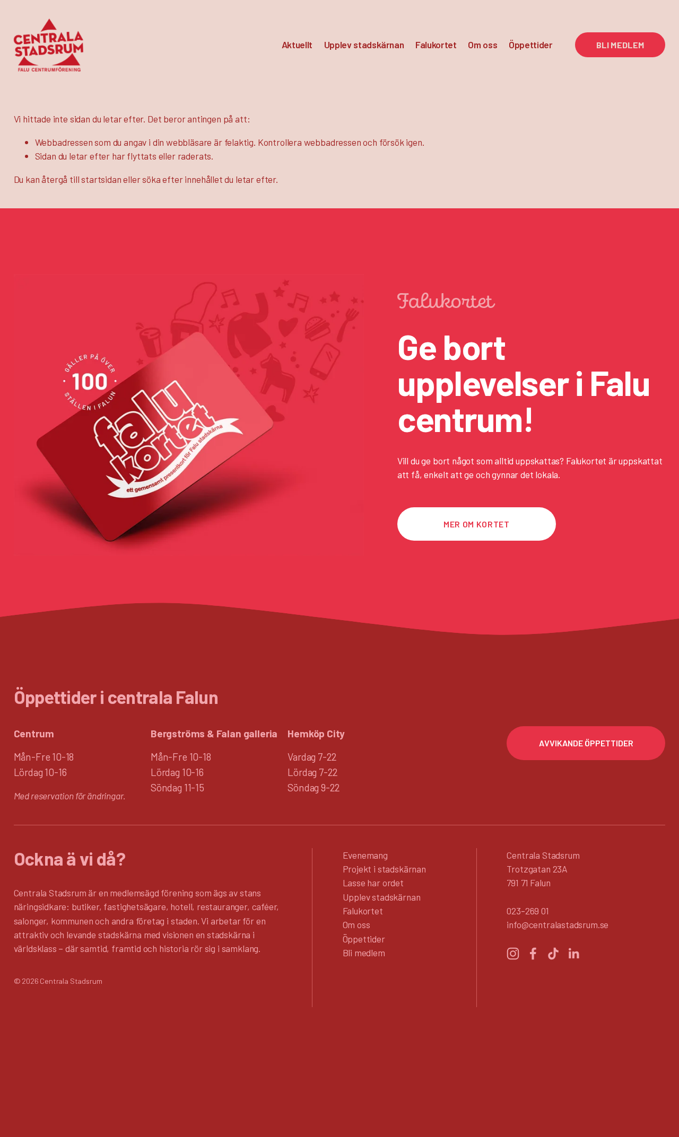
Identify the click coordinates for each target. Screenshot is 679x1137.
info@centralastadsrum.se (557, 924)
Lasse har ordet (373, 882)
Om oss (356, 924)
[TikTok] (553, 953)
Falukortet (436, 44)
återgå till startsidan (81, 179)
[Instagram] (513, 953)
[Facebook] (533, 953)
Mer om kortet (476, 524)
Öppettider (531, 44)
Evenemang (365, 855)
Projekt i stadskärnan (384, 869)
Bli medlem (620, 45)
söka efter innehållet (182, 179)
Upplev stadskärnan (382, 897)
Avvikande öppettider (586, 743)
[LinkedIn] (573, 953)
